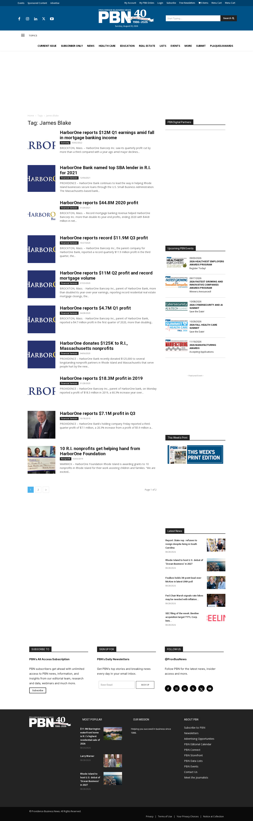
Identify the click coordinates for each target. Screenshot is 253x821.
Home (31, 115)
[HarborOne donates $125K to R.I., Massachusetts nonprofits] (41, 354)
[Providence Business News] (126, 16)
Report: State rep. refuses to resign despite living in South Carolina (181, 544)
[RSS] (193, 688)
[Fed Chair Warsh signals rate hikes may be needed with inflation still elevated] (216, 600)
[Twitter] (44, 19)
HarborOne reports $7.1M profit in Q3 (97, 413)
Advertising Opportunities (199, 738)
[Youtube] (52, 19)
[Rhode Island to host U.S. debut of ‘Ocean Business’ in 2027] (216, 564)
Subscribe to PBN (194, 727)
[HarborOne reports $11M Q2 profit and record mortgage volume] (41, 284)
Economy (65, 142)
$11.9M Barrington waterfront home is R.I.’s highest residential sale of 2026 (90, 736)
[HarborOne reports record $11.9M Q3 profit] (41, 249)
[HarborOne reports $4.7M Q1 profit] (41, 319)
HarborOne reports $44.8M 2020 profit (99, 202)
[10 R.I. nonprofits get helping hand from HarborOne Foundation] (41, 460)
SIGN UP (145, 685)
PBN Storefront (193, 755)
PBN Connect (192, 750)
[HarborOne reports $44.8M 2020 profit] (41, 214)
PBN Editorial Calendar (197, 744)
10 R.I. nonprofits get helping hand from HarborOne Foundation (100, 451)
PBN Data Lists (193, 761)
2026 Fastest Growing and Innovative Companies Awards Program (206, 284)
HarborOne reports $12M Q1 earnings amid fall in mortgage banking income (107, 135)
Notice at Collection (213, 816)
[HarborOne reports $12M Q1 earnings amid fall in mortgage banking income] (41, 144)
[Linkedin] (35, 19)
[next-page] (46, 490)
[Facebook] (19, 19)
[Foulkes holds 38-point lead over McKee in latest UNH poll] (216, 582)
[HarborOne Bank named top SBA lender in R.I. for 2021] (41, 178)
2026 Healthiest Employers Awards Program (206, 263)
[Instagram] (27, 19)
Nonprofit (65, 458)
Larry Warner (87, 756)
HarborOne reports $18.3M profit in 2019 (101, 378)
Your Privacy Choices (188, 816)
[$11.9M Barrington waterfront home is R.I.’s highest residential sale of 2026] (113, 733)
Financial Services (69, 178)
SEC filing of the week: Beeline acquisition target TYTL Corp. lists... (182, 617)
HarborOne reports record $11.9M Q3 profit (104, 237)
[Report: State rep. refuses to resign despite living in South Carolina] (216, 545)
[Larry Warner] (113, 760)
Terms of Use (165, 816)
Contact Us (190, 772)
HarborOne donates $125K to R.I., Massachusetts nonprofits (94, 346)
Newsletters (191, 733)
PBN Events (191, 766)
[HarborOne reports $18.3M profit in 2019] (41, 389)
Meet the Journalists (196, 777)
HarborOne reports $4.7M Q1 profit (95, 308)
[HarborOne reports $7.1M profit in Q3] (41, 425)
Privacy (149, 816)
